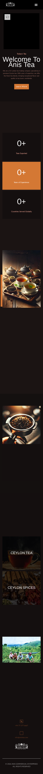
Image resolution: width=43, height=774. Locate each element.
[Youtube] (27, 753)
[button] (36, 4)
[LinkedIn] (21, 753)
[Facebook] (16, 753)
